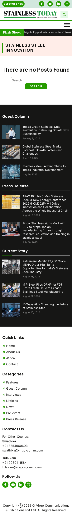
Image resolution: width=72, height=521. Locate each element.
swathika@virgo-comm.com (22, 450)
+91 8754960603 (15, 446)
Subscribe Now (13, 3)
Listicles (12, 401)
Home (10, 346)
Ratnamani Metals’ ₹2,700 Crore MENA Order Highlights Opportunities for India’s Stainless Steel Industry (45, 266)
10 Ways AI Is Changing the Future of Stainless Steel (45, 306)
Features (12, 382)
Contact (12, 364)
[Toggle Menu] (67, 25)
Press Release (16, 419)
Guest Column (16, 388)
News (10, 407)
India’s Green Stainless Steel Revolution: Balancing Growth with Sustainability (45, 130)
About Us (13, 352)
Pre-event (13, 413)
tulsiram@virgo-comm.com (22, 467)
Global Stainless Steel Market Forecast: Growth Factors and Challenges (42, 150)
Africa (10, 358)
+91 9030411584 (14, 462)
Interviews (13, 394)
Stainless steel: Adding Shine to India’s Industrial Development (44, 168)
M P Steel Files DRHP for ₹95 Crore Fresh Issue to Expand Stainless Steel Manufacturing (42, 288)
